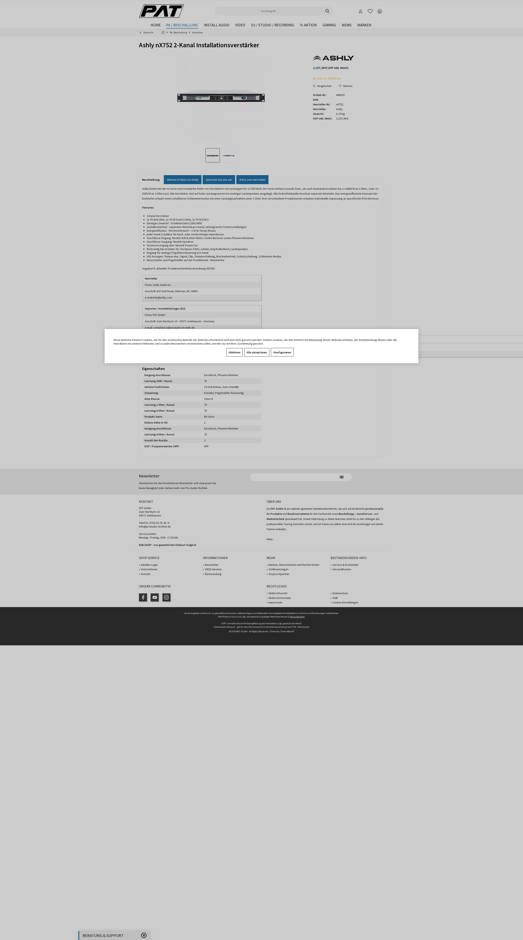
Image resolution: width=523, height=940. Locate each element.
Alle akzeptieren (257, 352)
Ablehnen (234, 352)
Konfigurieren (282, 352)
